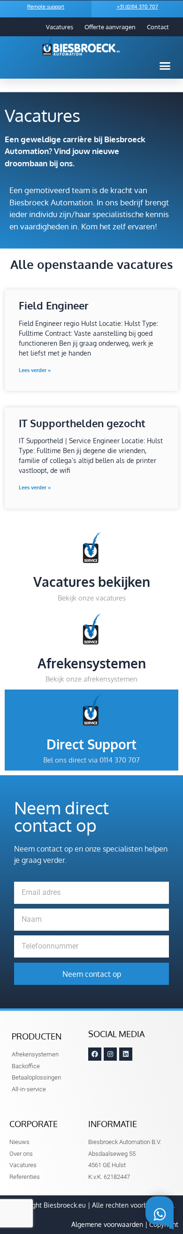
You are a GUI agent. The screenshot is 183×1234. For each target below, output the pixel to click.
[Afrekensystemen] (91, 629)
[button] (165, 66)
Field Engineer (54, 305)
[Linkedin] (125, 1054)
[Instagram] (110, 1054)
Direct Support (91, 744)
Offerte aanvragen (110, 27)
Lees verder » (35, 370)
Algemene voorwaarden (107, 1224)
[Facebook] (94, 1054)
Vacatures (59, 27)
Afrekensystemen (92, 663)
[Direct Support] (91, 710)
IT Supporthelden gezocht (82, 423)
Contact (158, 27)
